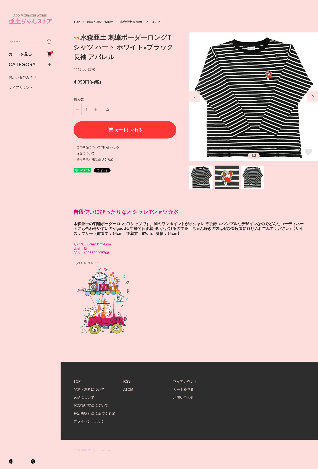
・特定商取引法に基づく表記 (93, 159)
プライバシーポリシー (91, 421)
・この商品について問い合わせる (96, 147)
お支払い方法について (91, 405)
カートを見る (30, 53)
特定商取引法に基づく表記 (94, 413)
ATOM (128, 389)
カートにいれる (128, 129)
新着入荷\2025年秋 (100, 22)
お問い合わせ (183, 397)
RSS (127, 381)
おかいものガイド (22, 77)
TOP (77, 22)
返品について (84, 397)
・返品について (84, 153)
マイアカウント (21, 87)
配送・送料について (89, 389)
